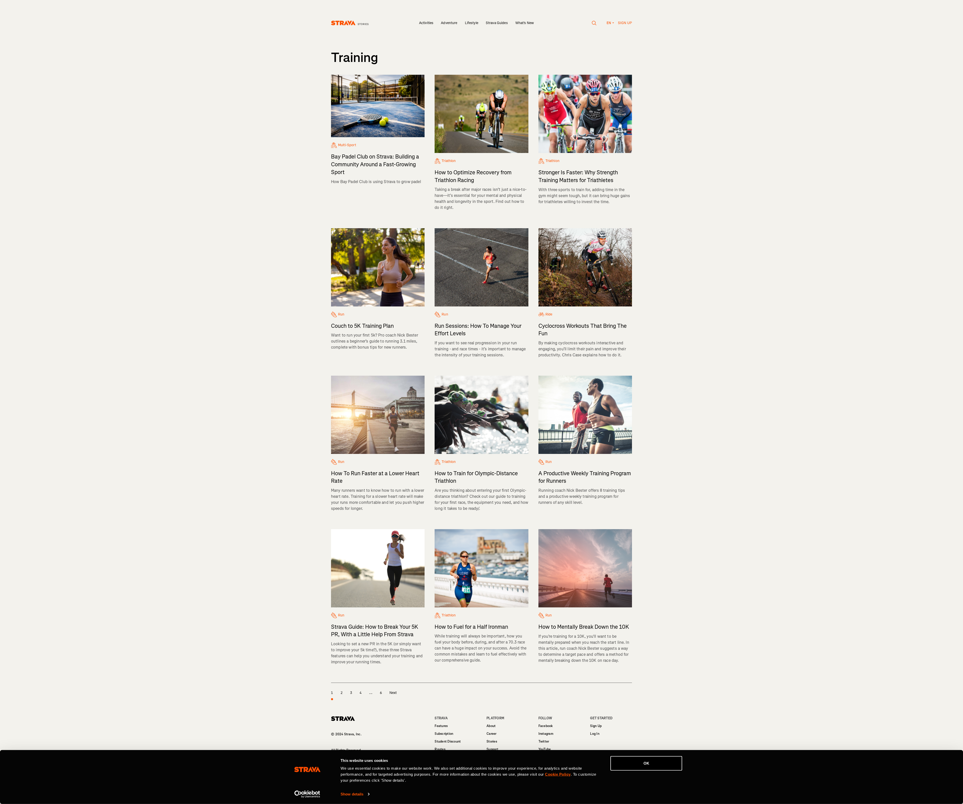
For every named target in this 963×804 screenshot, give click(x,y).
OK (646, 763)
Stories (492, 741)
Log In (594, 734)
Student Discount (448, 741)
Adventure (449, 23)
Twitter (543, 741)
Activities (426, 23)
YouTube (544, 749)
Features (441, 726)
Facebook (545, 726)
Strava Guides (497, 23)
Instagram (545, 734)
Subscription (444, 734)
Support (492, 749)
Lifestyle (471, 23)
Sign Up (596, 726)
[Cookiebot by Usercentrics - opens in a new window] (307, 794)
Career (492, 734)
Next (393, 692)
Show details (352, 794)
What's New (524, 23)
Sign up (625, 23)
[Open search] (594, 23)
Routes (440, 749)
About (491, 726)
